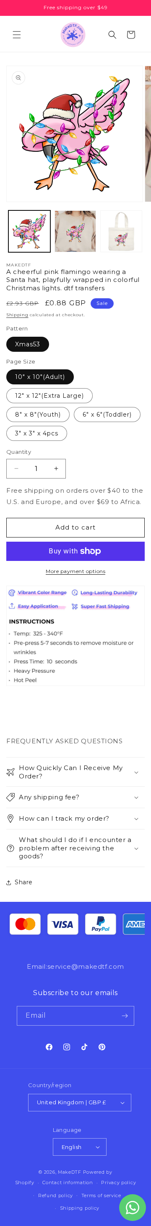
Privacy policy (118, 1182)
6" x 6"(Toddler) (107, 414)
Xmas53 (27, 344)
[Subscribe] (124, 1016)
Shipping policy (80, 1208)
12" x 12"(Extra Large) (49, 395)
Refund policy (55, 1195)
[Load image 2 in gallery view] (75, 231)
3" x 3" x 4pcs (36, 433)
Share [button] (24, 882)
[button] (17, 35)
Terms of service (101, 1195)
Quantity (18, 451)
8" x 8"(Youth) (38, 414)
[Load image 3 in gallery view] (121, 231)
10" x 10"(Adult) (40, 377)
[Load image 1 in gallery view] (29, 231)
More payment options (75, 571)
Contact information (67, 1182)
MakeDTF (69, 1172)
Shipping (17, 314)
